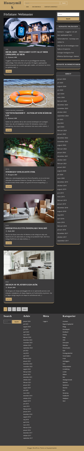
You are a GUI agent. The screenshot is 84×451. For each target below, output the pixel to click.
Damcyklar (66, 342)
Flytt (64, 350)
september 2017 (63, 241)
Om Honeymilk (36, 7)
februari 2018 (62, 226)
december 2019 (62, 182)
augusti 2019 (61, 189)
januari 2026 (61, 79)
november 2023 (62, 108)
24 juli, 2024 (11, 231)
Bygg (64, 337)
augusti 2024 (61, 86)
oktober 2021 (62, 160)
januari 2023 (61, 134)
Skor (64, 390)
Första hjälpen (67, 356)
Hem (27, 7)
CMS (64, 340)
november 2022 (62, 141)
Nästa (24, 309)
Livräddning (66, 369)
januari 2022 (61, 152)
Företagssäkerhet (67, 353)
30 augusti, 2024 (12, 174)
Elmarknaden (66, 348)
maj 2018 (60, 215)
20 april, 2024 (11, 287)
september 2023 (63, 116)
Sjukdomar (66, 385)
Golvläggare (66, 361)
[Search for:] (68, 14)
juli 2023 (60, 119)
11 (18, 309)
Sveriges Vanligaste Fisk (65, 53)
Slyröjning (65, 393)
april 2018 (60, 219)
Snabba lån (66, 395)
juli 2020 (60, 174)
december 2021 (62, 156)
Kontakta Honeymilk (51, 7)
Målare (65, 374)
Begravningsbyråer (68, 324)
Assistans (65, 321)
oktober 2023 (62, 112)
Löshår (65, 372)
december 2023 (62, 105)
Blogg (64, 326)
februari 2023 (62, 130)
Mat (64, 377)
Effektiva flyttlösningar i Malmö (68, 56)
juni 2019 (60, 193)
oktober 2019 (62, 186)
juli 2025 (60, 83)
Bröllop (65, 334)
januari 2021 (61, 167)
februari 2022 (62, 149)
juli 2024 (60, 90)
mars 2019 (61, 197)
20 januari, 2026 (12, 118)
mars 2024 (61, 97)
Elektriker (65, 345)
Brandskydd (66, 329)
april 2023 (60, 127)
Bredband (65, 332)
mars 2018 (61, 222)
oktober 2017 (62, 237)
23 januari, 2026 (12, 57)
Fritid (64, 358)
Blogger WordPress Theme (35, 448)
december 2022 (62, 138)
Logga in (45, 321)
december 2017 (62, 233)
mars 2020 (61, 178)
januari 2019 (61, 204)
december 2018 (62, 208)
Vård (64, 401)
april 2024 (60, 94)
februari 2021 (62, 163)
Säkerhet (65, 382)
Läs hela (8, 71)
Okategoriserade (67, 380)
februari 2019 (62, 200)
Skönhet (65, 388)
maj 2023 (60, 123)
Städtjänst (65, 398)
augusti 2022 (61, 145)
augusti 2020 (61, 171)
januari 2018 (61, 230)
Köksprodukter (67, 366)
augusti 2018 (61, 211)
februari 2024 (62, 101)
